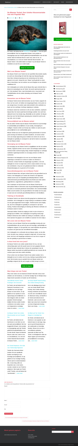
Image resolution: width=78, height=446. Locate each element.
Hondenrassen (37, 2)
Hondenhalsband (59, 86)
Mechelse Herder (60, 144)
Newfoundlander (59, 149)
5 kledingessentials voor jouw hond (61, 50)
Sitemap (62, 2)
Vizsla (57, 172)
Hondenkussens (57, 214)
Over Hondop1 (56, 2)
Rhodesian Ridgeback (61, 157)
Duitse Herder (59, 118)
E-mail (5, 404)
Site (5, 409)
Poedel (57, 155)
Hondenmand (57, 212)
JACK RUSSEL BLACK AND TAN (10, 434)
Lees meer (21, 308)
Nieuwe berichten (69, 2)
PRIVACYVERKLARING (32, 436)
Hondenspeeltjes (59, 179)
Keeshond (58, 133)
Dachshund (27, 51)
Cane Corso (59, 111)
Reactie (6, 386)
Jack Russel (59, 131)
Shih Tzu (58, 165)
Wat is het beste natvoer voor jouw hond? (62, 64)
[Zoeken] (70, 10)
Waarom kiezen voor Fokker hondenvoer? (63, 74)
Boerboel (58, 103)
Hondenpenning (59, 88)
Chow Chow (59, 116)
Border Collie (59, 106)
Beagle (57, 98)
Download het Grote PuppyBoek (63, 39)
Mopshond (58, 146)
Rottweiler (58, 160)
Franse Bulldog (59, 123)
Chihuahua (58, 113)
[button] (27, 67)
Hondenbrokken (57, 207)
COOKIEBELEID (31, 437)
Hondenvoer (58, 184)
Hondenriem (58, 176)
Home (5, 7)
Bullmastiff (58, 108)
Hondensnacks (57, 209)
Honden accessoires (47, 2)
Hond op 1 (8, 2)
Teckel (15, 7)
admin (17, 17)
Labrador (58, 138)
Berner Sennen (59, 101)
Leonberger (58, 141)
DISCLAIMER (30, 434)
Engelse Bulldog (59, 121)
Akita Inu (58, 93)
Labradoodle (59, 136)
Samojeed (58, 162)
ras (38, 51)
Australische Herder (60, 96)
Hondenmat (56, 217)
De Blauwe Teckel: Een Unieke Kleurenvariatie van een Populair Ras (16, 315)
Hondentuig (58, 181)
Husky (57, 128)
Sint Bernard (59, 167)
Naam (5, 400)
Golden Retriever (60, 126)
